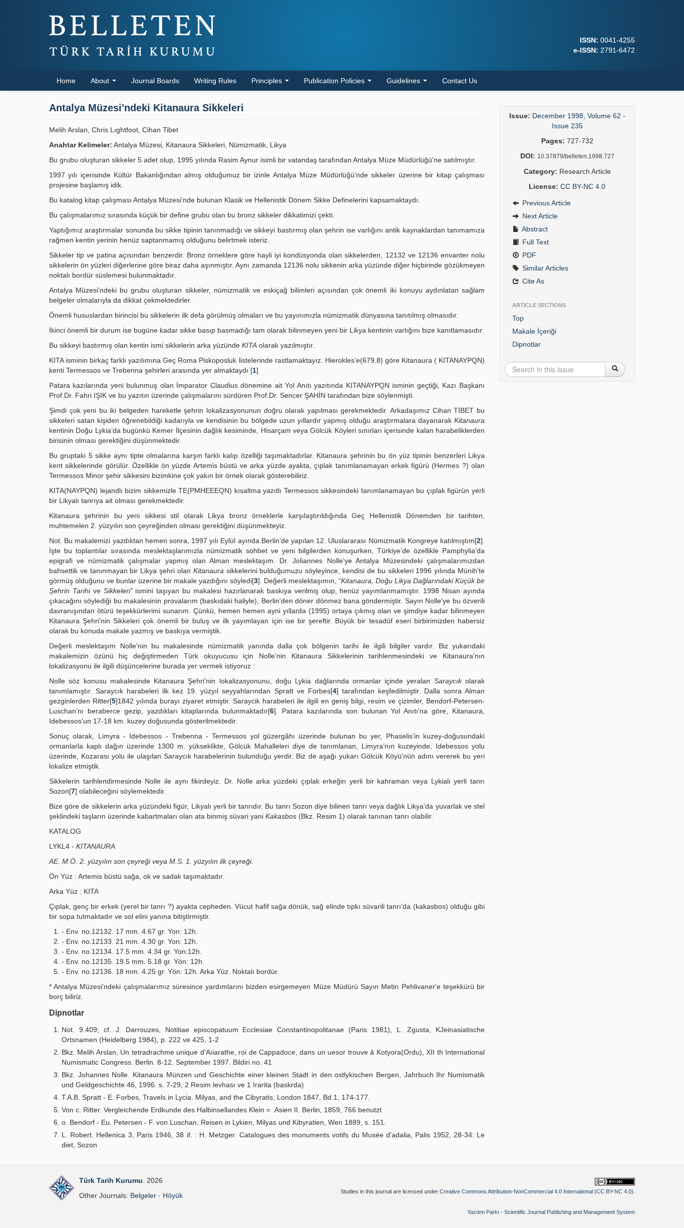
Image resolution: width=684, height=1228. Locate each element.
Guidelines (404, 81)
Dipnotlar (526, 344)
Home (66, 81)
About (101, 81)
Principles (267, 81)
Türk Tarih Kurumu (111, 1180)
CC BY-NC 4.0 (582, 186)
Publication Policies (335, 81)
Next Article (539, 216)
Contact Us (459, 81)
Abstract (534, 229)
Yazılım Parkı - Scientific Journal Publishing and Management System (551, 1212)
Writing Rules (215, 81)
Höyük (173, 1195)
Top (518, 318)
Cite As (532, 281)
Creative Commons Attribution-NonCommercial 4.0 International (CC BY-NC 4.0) (536, 1191)
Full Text (534, 242)
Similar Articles (544, 268)
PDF (528, 255)
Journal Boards (155, 81)
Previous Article (545, 203)
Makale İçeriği (534, 331)
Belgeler (143, 1195)
